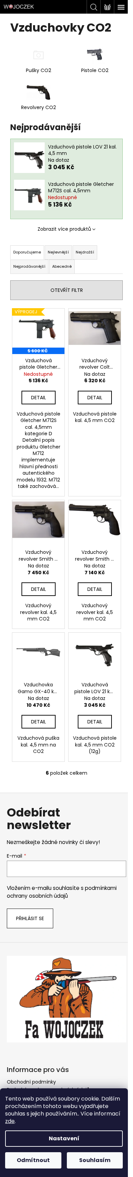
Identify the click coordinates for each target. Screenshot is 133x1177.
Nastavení (64, 1138)
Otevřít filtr (66, 290)
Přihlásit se (30, 918)
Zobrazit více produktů (64, 229)
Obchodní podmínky (31, 1081)
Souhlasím (94, 1160)
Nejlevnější (58, 252)
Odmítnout (33, 1160)
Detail (38, 397)
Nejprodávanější (29, 266)
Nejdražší (85, 252)
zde (10, 1121)
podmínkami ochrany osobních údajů (62, 891)
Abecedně (62, 266)
